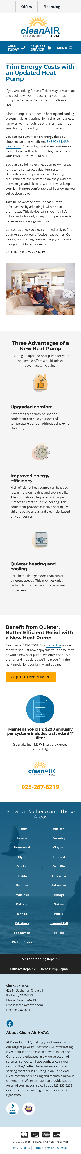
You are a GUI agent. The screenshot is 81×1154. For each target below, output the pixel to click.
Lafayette (59, 885)
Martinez (22, 895)
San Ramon (22, 932)
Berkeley (58, 838)
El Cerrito (59, 876)
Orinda (22, 914)
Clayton (59, 847)
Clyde (22, 857)
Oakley (59, 904)
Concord (59, 857)
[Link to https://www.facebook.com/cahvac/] (9, 1023)
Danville (59, 866)
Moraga (58, 895)
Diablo (22, 876)
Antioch (59, 828)
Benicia (22, 838)
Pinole (58, 914)
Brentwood (22, 847)
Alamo (22, 828)
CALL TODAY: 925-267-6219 (25, 252)
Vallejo (59, 932)
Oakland (22, 904)
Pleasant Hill (59, 923)
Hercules (22, 885)
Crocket (22, 866)
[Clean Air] (40, 17)
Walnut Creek (22, 942)
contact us (53, 645)
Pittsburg (22, 923)
